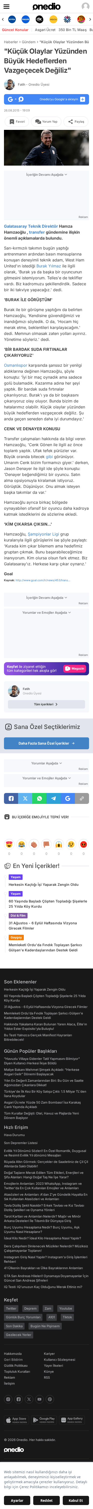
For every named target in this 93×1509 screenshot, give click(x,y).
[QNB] (67, 19)
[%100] (53, 19)
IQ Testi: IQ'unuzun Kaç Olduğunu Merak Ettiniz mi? (43, 1287)
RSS (47, 1377)
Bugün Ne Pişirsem (45, 1326)
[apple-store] (17, 1420)
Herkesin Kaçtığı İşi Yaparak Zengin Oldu (44, 884)
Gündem (28, 42)
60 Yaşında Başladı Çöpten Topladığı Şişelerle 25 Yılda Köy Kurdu (48, 903)
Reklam (9, 1377)
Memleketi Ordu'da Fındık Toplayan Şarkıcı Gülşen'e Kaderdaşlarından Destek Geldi (45, 947)
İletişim (9, 1383)
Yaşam (16, 877)
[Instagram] (8, 1399)
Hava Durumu (14, 1135)
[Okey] (40, 19)
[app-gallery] (73, 1420)
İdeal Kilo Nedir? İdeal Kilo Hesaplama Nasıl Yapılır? (42, 1238)
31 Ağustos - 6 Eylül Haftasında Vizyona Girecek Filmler (43, 925)
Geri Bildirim (13, 1360)
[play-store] (45, 1420)
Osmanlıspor (15, 365)
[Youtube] (39, 1399)
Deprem (30, 1308)
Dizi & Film (18, 915)
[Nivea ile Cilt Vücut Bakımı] (12, 19)
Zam (48, 1308)
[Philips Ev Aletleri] (26, 19)
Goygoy (16, 937)
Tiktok (67, 1317)
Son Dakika (14, 1326)
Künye (49, 1371)
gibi (49, 456)
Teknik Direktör (43, 226)
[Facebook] (18, 1399)
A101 (51, 1317)
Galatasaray (15, 226)
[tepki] (9, 844)
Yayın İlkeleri (53, 1365)
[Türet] (81, 19)
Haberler (11, 42)
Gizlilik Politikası (16, 1365)
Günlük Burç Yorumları (23, 1317)
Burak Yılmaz (48, 265)
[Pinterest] (50, 1399)
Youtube (65, 1308)
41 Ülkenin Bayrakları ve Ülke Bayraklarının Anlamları (43, 1268)
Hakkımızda (13, 1354)
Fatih (33, 84)
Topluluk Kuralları (17, 1371)
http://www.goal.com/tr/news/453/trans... (43, 580)
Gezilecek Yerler (18, 1335)
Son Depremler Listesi (20, 1143)
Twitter (11, 1308)
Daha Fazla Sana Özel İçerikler (44, 743)
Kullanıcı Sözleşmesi (59, 1360)
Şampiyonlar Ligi (43, 534)
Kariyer (49, 1354)
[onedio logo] (43, 1450)
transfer (37, 232)
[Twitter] (29, 1399)
